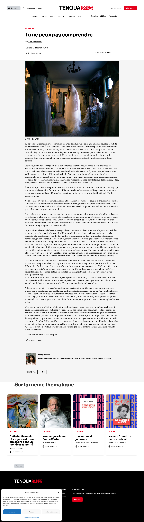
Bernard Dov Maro (16, 448)
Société (53, 16)
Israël (80, 16)
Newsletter (15, 8)
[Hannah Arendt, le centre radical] (121, 411)
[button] (58, 492)
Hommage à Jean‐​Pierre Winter (54, 438)
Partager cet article (104, 52)
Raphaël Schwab (92, 443)
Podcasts (113, 16)
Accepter (12, 512)
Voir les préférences (51, 512)
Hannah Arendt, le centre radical (119, 438)
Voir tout (19, 466)
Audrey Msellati (35, 42)
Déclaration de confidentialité (31, 517)
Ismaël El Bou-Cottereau (117, 443)
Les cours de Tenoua (33, 8)
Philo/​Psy (71, 16)
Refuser (31, 512)
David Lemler (80, 443)
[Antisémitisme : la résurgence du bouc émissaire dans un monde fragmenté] (22, 411)
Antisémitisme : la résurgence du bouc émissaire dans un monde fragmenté (22, 440)
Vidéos (103, 16)
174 (43, 372)
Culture (44, 16)
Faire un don (130, 8)
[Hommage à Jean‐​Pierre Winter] (55, 411)
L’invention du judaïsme (84, 438)
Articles (94, 16)
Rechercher (116, 8)
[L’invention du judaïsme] (88, 411)
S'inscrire (77, 499)
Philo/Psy (30, 28)
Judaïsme (35, 16)
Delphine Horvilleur (49, 443)
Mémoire (61, 16)
